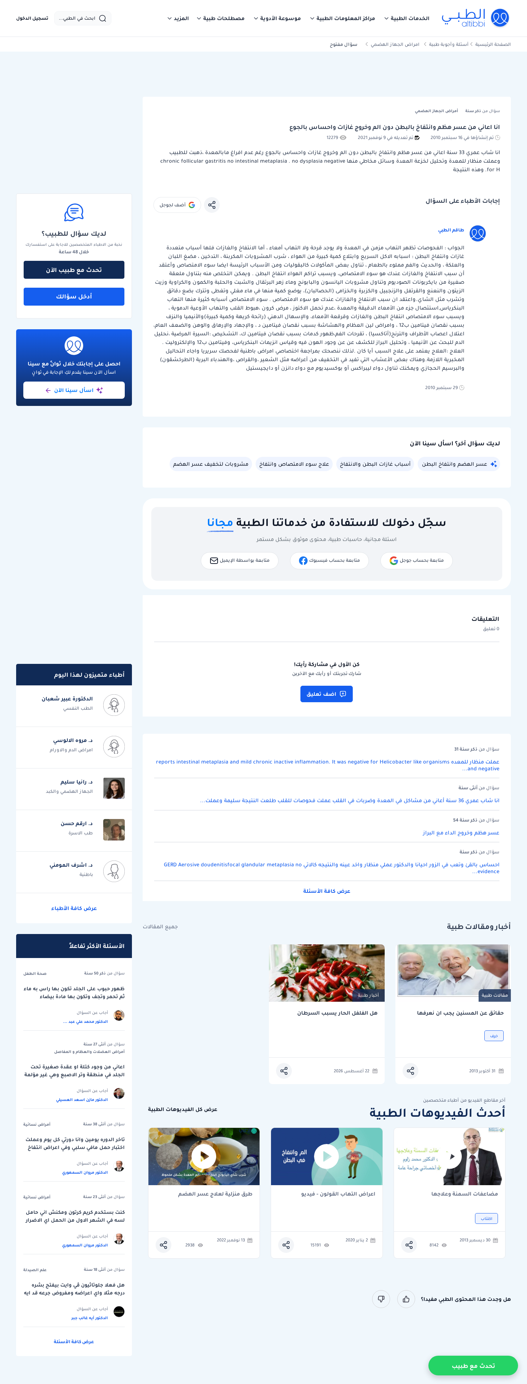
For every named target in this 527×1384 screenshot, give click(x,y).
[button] (406, 18)
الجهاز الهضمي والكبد (69, 791)
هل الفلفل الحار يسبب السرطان (337, 1013)
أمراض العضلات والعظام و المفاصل (89, 1051)
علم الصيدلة (35, 1269)
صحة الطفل (35, 973)
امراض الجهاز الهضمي (395, 44)
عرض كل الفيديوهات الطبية (182, 1109)
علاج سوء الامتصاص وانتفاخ (294, 464)
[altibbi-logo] (476, 18)
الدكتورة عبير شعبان (67, 698)
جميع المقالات (160, 926)
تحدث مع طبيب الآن (74, 269)
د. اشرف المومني (71, 865)
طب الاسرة (80, 832)
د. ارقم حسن (77, 823)
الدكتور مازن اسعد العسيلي (82, 1099)
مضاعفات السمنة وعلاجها (464, 1194)
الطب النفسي (78, 708)
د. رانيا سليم (77, 781)
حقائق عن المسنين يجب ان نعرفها (460, 1013)
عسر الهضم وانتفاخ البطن (454, 464)
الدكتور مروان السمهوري (85, 1172)
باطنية (86, 874)
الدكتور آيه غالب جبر (89, 1317)
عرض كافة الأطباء (74, 908)
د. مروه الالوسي (73, 740)
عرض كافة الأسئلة (326, 891)
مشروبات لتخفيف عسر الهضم (210, 464)
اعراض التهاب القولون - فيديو (338, 1194)
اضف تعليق (321, 694)
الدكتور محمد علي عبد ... (85, 1021)
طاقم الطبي (451, 230)
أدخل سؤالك (74, 296)
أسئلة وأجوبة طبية (449, 44)
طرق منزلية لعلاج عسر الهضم (215, 1194)
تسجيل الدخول (32, 18)
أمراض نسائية (37, 1124)
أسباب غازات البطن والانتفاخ (375, 464)
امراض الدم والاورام (71, 749)
